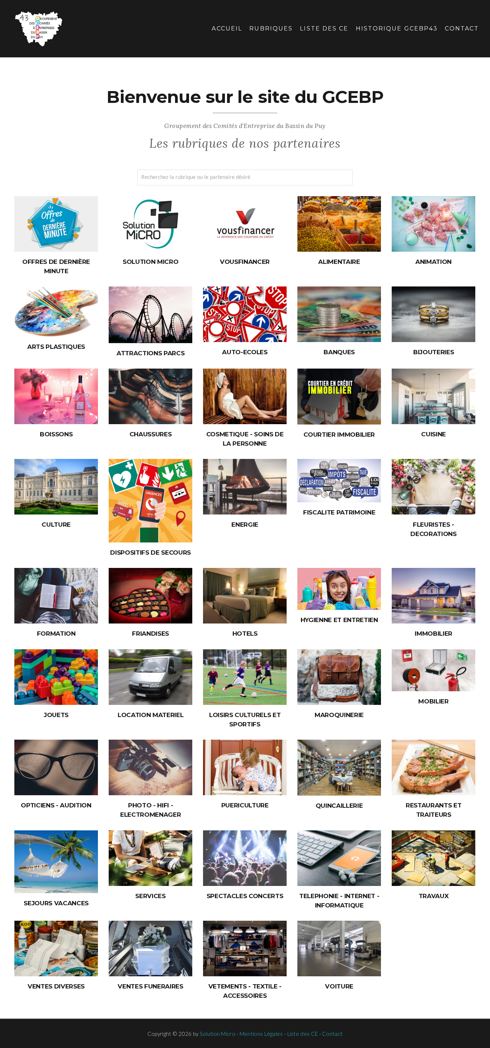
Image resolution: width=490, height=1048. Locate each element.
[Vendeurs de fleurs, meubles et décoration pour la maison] (433, 486)
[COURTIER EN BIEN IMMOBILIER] (339, 397)
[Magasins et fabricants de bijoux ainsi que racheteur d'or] (433, 314)
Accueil (227, 28)
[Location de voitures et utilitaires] (150, 677)
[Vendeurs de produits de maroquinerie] (339, 677)
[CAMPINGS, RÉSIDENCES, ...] (56, 861)
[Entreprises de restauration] (433, 767)
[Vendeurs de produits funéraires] (150, 948)
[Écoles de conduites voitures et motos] (245, 314)
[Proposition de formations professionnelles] (56, 595)
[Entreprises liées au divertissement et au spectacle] (245, 858)
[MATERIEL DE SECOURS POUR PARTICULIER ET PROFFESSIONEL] (150, 500)
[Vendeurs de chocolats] (150, 595)
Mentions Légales (261, 1033)
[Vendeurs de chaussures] (150, 396)
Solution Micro (217, 1033)
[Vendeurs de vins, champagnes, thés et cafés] (56, 396)
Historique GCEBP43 (397, 28)
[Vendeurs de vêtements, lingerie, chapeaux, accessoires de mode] (245, 948)
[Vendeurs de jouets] (56, 677)
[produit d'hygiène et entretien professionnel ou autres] (339, 589)
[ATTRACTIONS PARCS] (150, 314)
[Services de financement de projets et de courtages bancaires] (339, 314)
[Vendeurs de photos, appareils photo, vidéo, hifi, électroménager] (150, 767)
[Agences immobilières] (433, 595)
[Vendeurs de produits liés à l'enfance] (245, 767)
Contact (462, 28)
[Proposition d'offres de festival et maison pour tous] (56, 486)
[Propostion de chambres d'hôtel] (245, 595)
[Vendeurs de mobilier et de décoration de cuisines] (433, 396)
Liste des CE (324, 28)
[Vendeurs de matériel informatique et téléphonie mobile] (339, 858)
